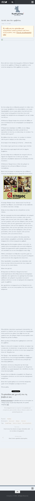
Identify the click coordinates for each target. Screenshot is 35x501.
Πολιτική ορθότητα (27, 423)
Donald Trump (8, 423)
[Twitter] (6, 2)
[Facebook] (2, 2)
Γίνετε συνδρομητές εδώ (17, 33)
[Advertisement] (17, 86)
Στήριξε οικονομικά (7, 400)
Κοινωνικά (11, 421)
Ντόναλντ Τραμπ (17, 423)
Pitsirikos (9, 418)
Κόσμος (17, 421)
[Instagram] (4, 2)
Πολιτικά (23, 421)
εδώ (8, 404)
